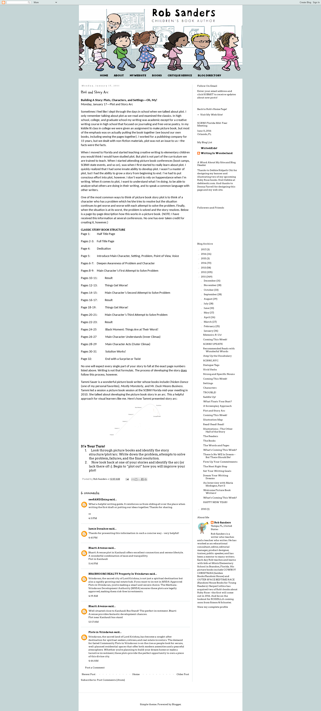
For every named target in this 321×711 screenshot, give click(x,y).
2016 (204, 254)
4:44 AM (93, 660)
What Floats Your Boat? (217, 401)
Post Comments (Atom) (111, 680)
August (208, 299)
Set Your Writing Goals (217, 471)
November (210, 285)
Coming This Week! (215, 339)
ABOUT (119, 75)
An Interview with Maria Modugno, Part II (218, 484)
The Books (209, 440)
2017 (204, 249)
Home (136, 674)
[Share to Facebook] (142, 479)
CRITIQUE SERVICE (180, 75)
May (207, 312)
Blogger (176, 704)
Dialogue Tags (211, 365)
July (206, 303)
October (209, 290)
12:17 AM (93, 621)
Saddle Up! (209, 397)
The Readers (210, 436)
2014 (204, 263)
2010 (204, 509)
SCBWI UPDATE (213, 344)
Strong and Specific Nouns (219, 374)
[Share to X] (139, 479)
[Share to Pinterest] (145, 479)
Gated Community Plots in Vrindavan (114, 643)
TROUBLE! (209, 392)
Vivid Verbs (210, 369)
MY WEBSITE (138, 75)
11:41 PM (93, 563)
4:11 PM (92, 518)
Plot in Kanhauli (98, 559)
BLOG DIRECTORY (209, 75)
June (207, 308)
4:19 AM (93, 596)
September (210, 294)
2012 (204, 272)
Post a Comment (95, 667)
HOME (104, 75)
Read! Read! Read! (213, 424)
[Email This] (133, 479)
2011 (203, 276)
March (208, 321)
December (210, 280)
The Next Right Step (215, 466)
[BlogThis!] (136, 479)
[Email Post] (127, 479)
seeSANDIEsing (98, 499)
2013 (204, 267)
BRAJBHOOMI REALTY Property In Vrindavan (118, 574)
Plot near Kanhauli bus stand (105, 617)
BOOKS (157, 75)
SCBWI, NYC (211, 360)
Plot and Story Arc (214, 410)
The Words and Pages (216, 445)
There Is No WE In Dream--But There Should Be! (219, 456)
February (209, 326)
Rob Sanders (222, 522)
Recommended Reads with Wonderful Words (219, 350)
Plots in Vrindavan (101, 632)
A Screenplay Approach (217, 406)
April (207, 317)
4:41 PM (92, 537)
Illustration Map (213, 419)
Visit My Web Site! (211, 114)
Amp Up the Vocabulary (217, 355)
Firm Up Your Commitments (220, 461)
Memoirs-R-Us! (212, 334)
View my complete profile (212, 607)
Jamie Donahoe (98, 528)
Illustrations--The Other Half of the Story (218, 430)
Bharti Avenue (98, 548)
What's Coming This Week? (220, 450)
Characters (210, 387)
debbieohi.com (206, 183)
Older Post (183, 674)
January (209, 330)
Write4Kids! (209, 148)
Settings (208, 383)
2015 (204, 258)
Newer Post (88, 674)
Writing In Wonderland (217, 153)
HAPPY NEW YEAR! (215, 502)
